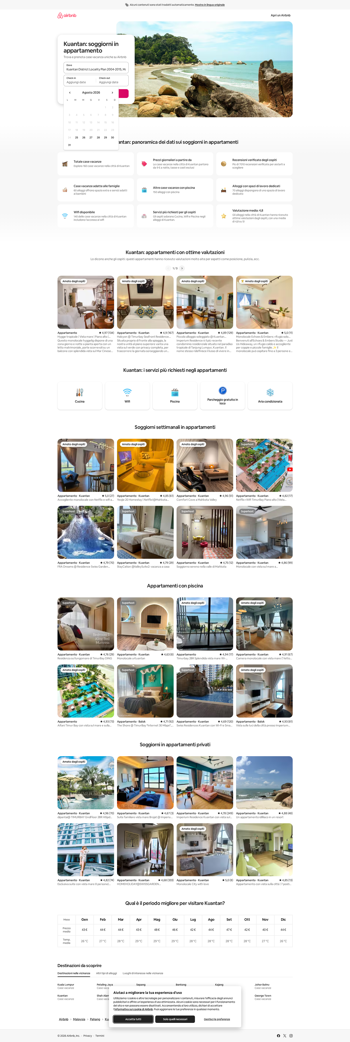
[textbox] (80, 82)
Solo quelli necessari (175, 1019)
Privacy (87, 1035)
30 (112, 137)
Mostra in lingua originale (210, 4)
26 (83, 137)
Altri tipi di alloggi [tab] (106, 973)
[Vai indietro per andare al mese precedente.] (70, 93)
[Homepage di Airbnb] (67, 15)
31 (69, 145)
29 (105, 137)
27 (90, 137)
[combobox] (96, 69)
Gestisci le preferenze (217, 1019)
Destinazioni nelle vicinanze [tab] (74, 973)
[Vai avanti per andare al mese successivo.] (112, 93)
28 (98, 137)
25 (76, 137)
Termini (99, 1035)
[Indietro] (168, 268)
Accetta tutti (133, 1019)
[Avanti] (182, 268)
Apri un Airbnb (280, 15)
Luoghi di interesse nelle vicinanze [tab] (143, 973)
